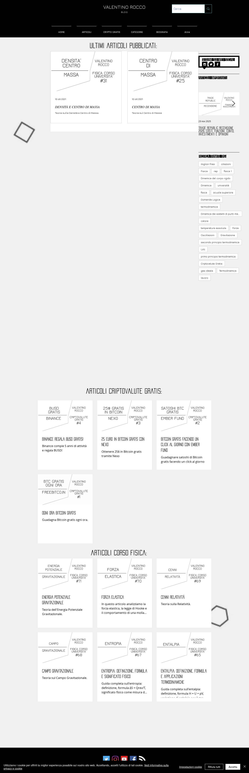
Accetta (233, 767)
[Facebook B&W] (217, 64)
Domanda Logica (210, 199)
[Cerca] (208, 9)
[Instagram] (115, 759)
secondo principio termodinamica (220, 242)
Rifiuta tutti (214, 767)
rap (216, 171)
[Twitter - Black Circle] (211, 64)
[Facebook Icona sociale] (133, 759)
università (223, 185)
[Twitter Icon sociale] (106, 759)
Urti (203, 249)
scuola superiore (223, 192)
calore (204, 220)
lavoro (204, 277)
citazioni (226, 164)
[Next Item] (233, 103)
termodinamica (209, 206)
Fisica (204, 171)
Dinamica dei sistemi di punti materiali (221, 213)
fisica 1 (228, 171)
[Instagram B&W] (204, 64)
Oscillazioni (207, 235)
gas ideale (207, 270)
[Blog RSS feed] (142, 759)
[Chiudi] (244, 767)
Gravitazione (228, 235)
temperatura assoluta (213, 228)
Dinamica (206, 185)
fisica (204, 192)
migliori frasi (208, 164)
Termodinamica (227, 270)
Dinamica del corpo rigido (215, 178)
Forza (235, 228)
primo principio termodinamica (218, 256)
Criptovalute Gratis (211, 263)
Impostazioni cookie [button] (190, 767)
